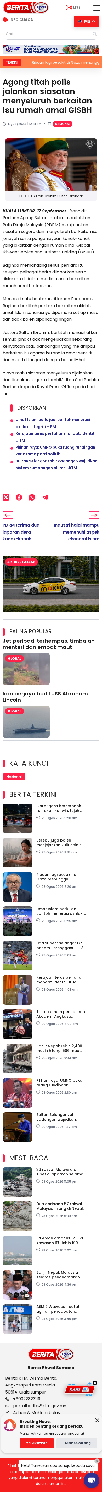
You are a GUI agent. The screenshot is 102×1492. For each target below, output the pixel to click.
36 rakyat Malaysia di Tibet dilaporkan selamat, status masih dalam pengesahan (61, 1171)
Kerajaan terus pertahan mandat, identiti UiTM (60, 979)
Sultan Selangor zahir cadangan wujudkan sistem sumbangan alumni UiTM (56, 1117)
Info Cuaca (21, 19)
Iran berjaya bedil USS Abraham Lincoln (45, 697)
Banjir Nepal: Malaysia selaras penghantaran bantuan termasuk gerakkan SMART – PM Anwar (58, 1274)
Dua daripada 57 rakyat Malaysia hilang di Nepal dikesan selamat (59, 1206)
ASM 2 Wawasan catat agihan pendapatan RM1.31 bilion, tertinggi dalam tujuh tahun (58, 1309)
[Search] (94, 34)
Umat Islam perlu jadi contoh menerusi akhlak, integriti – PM (59, 911)
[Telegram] (45, 497)
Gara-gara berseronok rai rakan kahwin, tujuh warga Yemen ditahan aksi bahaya (58, 808)
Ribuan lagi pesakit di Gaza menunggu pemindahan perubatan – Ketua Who (61, 877)
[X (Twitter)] (6, 497)
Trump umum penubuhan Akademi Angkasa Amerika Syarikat (60, 1014)
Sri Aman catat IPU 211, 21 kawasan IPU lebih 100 (59, 1240)
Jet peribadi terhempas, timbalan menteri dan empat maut (49, 644)
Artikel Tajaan (21, 562)
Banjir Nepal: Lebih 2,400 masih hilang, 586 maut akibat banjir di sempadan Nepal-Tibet (59, 1048)
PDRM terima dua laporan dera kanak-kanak (21, 532)
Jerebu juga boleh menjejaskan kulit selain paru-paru (59, 842)
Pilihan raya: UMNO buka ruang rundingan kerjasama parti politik (59, 1082)
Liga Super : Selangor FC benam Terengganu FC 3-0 (61, 945)
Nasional (62, 124)
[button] (97, 8)
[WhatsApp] (32, 497)
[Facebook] (19, 497)
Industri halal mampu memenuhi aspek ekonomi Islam (76, 532)
